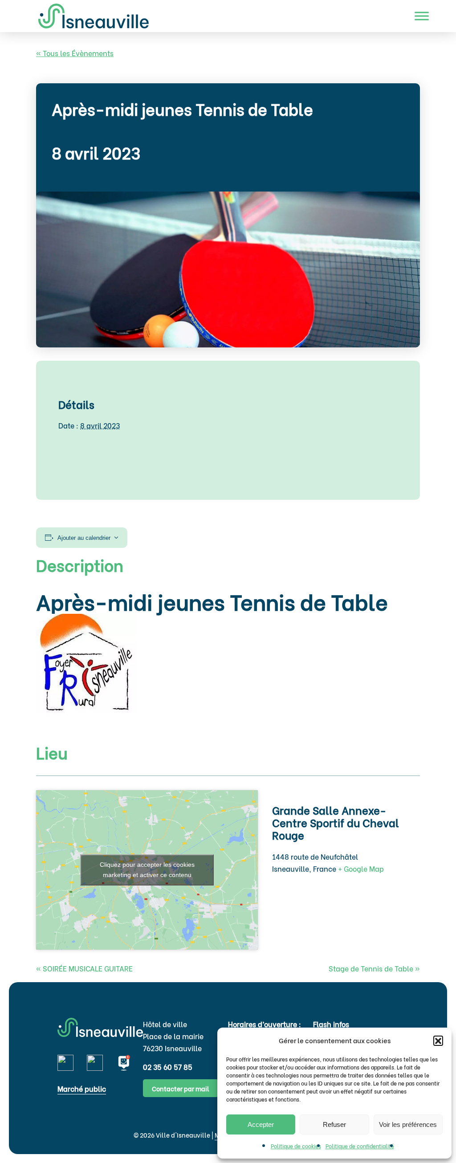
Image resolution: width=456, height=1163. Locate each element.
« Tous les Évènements (75, 53)
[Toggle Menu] (422, 16)
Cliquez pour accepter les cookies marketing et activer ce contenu (147, 869)
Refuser (334, 1124)
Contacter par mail (180, 1088)
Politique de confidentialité (360, 1146)
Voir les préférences (408, 1124)
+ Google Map (361, 868)
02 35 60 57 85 (167, 1066)
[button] (438, 1040)
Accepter (261, 1124)
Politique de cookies (296, 1146)
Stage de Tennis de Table (374, 968)
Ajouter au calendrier (83, 538)
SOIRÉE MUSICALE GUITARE (84, 968)
